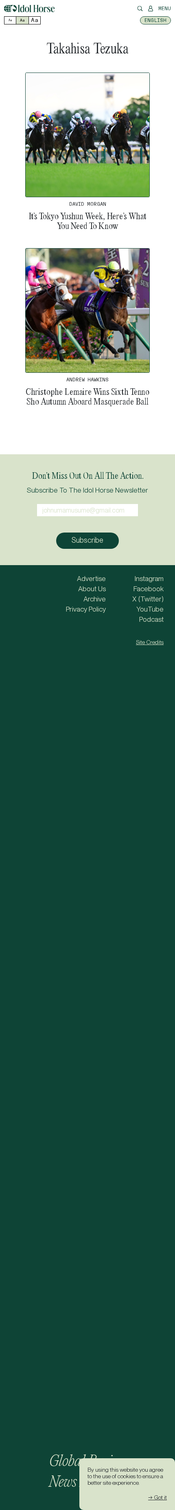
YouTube (150, 609)
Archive (94, 599)
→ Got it (157, 1497)
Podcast (151, 619)
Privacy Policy (86, 609)
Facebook (148, 589)
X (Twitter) (148, 599)
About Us (92, 589)
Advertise (91, 579)
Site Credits (150, 642)
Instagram (149, 579)
